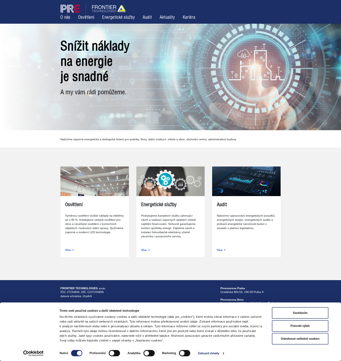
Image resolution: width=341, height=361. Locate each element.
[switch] (114, 353)
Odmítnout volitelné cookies (300, 338)
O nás (65, 17)
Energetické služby (118, 17)
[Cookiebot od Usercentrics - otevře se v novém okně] (33, 353)
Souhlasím (300, 312)
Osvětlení (86, 17)
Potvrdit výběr (300, 325)
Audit (147, 17)
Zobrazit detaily (208, 353)
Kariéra (189, 17)
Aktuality (167, 17)
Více (68, 250)
